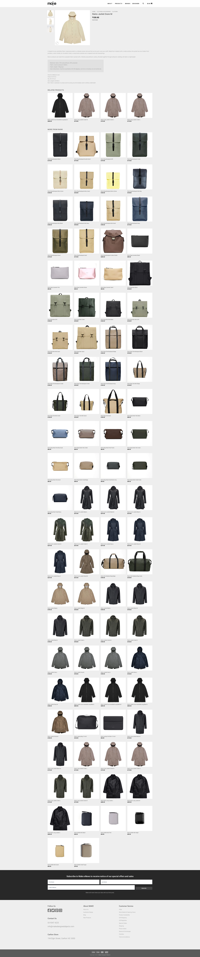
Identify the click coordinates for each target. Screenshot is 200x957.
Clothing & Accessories (104, 11)
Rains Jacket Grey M (79, 672)
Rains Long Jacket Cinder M (81, 119)
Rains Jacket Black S (53, 640)
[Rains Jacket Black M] (139, 593)
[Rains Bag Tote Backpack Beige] (113, 337)
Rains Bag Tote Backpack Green (82, 383)
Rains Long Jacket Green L (54, 800)
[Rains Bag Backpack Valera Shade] (113, 241)
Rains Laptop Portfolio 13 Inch (108, 736)
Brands (127, 3)
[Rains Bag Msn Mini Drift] (139, 305)
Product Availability (124, 915)
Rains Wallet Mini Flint (106, 832)
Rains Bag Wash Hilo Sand (54, 480)
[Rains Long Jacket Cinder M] (86, 105)
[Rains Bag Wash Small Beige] (86, 465)
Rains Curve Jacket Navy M (134, 544)
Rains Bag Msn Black (132, 287)
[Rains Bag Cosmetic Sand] (113, 273)
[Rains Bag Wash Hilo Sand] (60, 465)
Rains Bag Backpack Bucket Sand (82, 159)
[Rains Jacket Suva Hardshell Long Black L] (86, 690)
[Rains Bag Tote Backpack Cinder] (60, 369)
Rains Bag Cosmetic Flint (54, 287)
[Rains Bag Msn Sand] (86, 337)
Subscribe (143, 888)
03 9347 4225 (53, 923)
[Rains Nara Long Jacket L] (113, 786)
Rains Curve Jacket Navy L (107, 544)
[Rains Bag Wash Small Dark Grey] (113, 465)
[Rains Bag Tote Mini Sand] (86, 401)
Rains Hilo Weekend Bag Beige (108, 576)
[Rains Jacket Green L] (86, 625)
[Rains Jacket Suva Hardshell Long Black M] (113, 690)
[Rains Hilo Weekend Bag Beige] (113, 561)
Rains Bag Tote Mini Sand (80, 415)
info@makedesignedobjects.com (61, 926)
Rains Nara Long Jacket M (133, 800)
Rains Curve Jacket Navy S (54, 576)
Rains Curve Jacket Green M (54, 544)
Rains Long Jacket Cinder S (107, 119)
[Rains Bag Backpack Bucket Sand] (86, 144)
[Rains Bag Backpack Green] (139, 144)
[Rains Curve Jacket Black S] (139, 497)
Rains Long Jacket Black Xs (54, 768)
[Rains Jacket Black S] (60, 625)
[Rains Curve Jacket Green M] (60, 529)
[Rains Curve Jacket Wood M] (86, 561)
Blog (84, 915)
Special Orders (123, 923)
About (109, 3)
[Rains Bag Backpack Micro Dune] (60, 176)
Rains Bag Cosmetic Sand (107, 287)
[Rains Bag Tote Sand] (113, 401)
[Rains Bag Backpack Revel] (60, 241)
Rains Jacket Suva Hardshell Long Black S (58, 119)
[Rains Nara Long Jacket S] (60, 818)
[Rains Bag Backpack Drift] (113, 144)
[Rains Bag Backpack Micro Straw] (113, 176)
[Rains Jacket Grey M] (86, 658)
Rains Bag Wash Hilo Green (134, 447)
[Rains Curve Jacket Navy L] (113, 529)
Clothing (115, 11)
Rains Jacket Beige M (79, 608)
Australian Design (88, 912)
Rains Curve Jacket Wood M (81, 576)
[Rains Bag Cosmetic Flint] (60, 273)
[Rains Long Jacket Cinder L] (139, 105)
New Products (87, 917)
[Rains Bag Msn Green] (86, 305)
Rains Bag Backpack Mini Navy (81, 223)
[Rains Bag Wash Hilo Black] (139, 401)
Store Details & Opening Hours (127, 912)
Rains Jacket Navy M (53, 704)
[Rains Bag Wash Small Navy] (60, 497)
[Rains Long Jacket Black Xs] (60, 754)
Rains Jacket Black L (106, 608)
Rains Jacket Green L (79, 640)
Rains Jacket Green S (132, 640)
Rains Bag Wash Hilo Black (133, 415)
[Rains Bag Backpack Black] (60, 144)
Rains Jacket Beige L (53, 608)
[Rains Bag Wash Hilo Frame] (113, 433)
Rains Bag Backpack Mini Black (55, 223)
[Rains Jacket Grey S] (113, 658)
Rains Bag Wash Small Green (134, 480)
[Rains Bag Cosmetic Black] (139, 241)
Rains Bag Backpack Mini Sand (108, 223)
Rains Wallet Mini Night (133, 832)
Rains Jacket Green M (106, 640)
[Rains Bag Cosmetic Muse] (86, 273)
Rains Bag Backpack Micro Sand (82, 191)
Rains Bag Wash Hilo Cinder (81, 447)
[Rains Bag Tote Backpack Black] (139, 337)
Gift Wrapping (123, 917)
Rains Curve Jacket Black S (133, 512)
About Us (85, 909)
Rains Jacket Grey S (105, 672)
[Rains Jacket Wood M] (60, 722)
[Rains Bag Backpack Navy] (139, 209)
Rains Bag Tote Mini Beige (133, 383)
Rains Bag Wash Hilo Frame (107, 447)
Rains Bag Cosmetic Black (133, 255)
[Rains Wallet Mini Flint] (113, 818)
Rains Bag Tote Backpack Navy (108, 383)
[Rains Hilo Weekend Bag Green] (139, 561)
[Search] (143, 3)
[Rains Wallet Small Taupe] (86, 850)
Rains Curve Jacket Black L (80, 512)
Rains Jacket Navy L (132, 672)
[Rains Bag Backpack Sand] (86, 241)
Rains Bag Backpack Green (133, 159)
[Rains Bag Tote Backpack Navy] (113, 369)
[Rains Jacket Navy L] (139, 658)
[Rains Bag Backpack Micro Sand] (86, 176)
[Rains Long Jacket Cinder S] (113, 105)
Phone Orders (122, 928)
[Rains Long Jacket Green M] (86, 786)
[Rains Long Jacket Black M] (139, 722)
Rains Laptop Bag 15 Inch (80, 736)
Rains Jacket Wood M (53, 736)
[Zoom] (57, 43)
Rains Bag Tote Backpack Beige (108, 351)
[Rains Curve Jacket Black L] (86, 497)
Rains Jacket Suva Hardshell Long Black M (111, 704)
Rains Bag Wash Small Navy (54, 512)
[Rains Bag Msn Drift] (60, 305)
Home (93, 11)
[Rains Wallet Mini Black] (86, 818)
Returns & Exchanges (125, 931)
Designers (135, 3)
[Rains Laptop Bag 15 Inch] (86, 722)
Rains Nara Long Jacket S (54, 832)
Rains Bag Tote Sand (106, 415)
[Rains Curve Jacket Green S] (86, 529)
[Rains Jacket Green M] (113, 625)
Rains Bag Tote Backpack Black (134, 351)
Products (118, 3)
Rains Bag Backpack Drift (107, 159)
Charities (121, 934)
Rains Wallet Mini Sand (53, 864)
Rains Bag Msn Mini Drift (133, 319)
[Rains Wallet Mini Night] (139, 818)
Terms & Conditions (124, 937)
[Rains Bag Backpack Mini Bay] (139, 176)
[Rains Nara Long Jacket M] (139, 786)
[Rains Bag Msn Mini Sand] (60, 337)
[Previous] (57, 27)
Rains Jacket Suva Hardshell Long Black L (84, 704)
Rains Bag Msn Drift (52, 319)
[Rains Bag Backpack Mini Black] (60, 209)
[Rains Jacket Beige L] (60, 593)
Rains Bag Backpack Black (54, 159)
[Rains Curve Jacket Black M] (113, 497)
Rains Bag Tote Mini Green (54, 415)
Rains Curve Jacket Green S (81, 544)
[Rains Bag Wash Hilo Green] (139, 433)
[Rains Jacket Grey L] (60, 658)
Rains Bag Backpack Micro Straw (109, 191)
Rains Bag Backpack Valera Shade (109, 255)
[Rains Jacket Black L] (113, 593)
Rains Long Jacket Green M (80, 800)
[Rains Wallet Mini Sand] (60, 850)
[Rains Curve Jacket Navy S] (60, 561)
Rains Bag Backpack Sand (80, 255)
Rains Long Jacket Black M (133, 736)
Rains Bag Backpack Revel (54, 255)
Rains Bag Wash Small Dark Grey (109, 480)
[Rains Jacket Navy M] (60, 690)
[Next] (87, 27)
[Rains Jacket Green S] (139, 625)
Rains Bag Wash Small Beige (81, 480)
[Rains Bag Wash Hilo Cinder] (86, 433)
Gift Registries (123, 920)
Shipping (121, 926)
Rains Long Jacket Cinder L (133, 119)
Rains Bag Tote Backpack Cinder (55, 383)
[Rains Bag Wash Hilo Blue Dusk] (60, 433)
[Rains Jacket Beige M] (86, 593)
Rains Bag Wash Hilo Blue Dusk (55, 447)
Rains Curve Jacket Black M (107, 512)
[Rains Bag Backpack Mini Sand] (113, 209)
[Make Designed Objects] (52, 3)
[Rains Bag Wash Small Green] (139, 465)
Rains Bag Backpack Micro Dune (55, 191)
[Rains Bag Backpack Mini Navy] (86, 209)
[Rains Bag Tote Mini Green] (60, 401)
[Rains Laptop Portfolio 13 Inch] (113, 722)
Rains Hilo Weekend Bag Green (134, 576)
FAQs (120, 909)
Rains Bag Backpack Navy (133, 223)
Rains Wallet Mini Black (79, 832)
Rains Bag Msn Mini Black (107, 319)
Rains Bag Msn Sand (79, 351)
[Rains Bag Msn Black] (139, 273)
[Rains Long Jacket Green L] (60, 786)
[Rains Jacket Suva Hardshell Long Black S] (60, 105)
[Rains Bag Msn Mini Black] (113, 305)
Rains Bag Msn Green (79, 319)
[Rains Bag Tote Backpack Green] (86, 369)
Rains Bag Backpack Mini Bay (134, 191)
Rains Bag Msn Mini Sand (54, 351)
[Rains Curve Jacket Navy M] (139, 529)
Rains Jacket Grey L (52, 672)
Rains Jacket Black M (132, 608)
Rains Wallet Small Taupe (80, 864)
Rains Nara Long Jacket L (107, 800)
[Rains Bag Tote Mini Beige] (139, 369)
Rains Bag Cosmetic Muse (80, 287)
